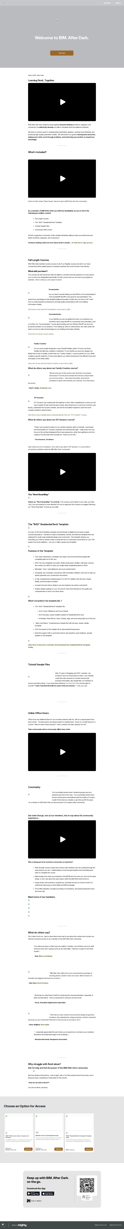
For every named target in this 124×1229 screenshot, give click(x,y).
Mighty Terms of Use (101, 1225)
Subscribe (28, 1149)
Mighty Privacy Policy (116, 1225)
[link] (19, 1133)
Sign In (118, 3)
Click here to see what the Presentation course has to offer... (49, 309)
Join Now (107, 3)
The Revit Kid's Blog (72, 683)
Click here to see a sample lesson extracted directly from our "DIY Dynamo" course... (57, 415)
